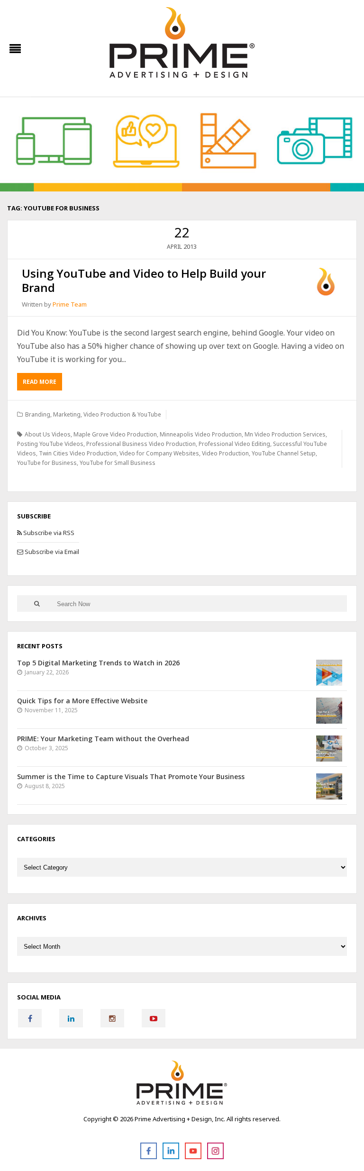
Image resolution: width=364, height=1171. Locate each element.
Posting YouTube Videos (50, 444)
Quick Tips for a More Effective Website (82, 700)
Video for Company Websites (159, 453)
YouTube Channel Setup (284, 453)
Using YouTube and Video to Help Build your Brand (144, 280)
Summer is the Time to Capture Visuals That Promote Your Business (131, 776)
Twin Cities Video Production (78, 453)
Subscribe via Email (51, 551)
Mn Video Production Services (285, 434)
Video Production (225, 453)
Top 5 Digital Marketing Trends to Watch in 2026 (98, 662)
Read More (39, 382)
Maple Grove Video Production (115, 434)
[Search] (36, 603)
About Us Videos (48, 434)
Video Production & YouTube (122, 414)
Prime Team (70, 304)
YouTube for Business (47, 463)
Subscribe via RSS (48, 532)
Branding (37, 414)
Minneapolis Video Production (201, 434)
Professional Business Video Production (141, 444)
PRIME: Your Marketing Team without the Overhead (103, 738)
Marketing (67, 414)
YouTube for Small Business (117, 463)
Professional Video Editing (234, 444)
